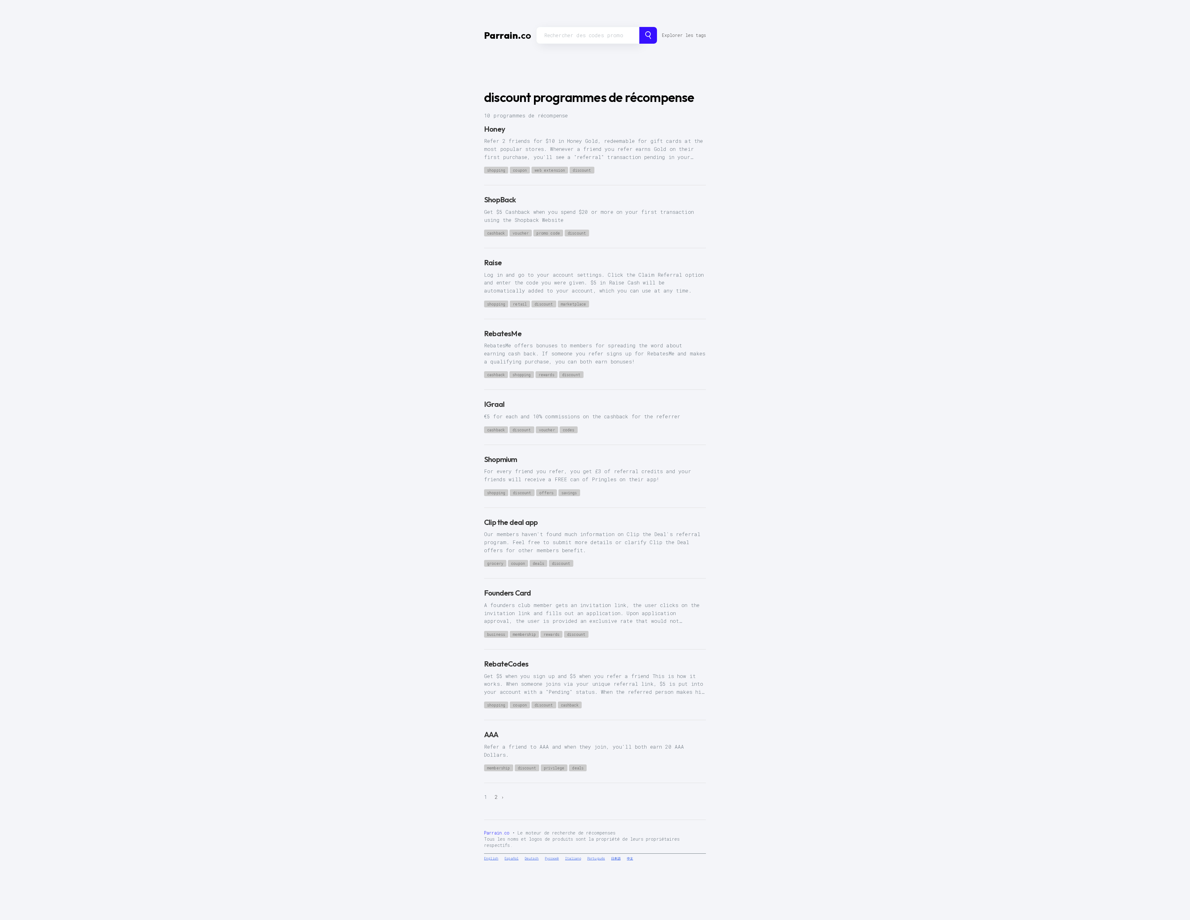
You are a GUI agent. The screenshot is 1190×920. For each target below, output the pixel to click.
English (491, 858)
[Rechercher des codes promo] (648, 35)
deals (538, 563)
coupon (520, 170)
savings (569, 492)
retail (520, 304)
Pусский (552, 858)
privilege (554, 767)
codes (569, 429)
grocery (495, 563)
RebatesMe (503, 333)
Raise (493, 262)
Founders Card (507, 592)
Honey (494, 129)
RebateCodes (506, 663)
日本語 (615, 858)
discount (582, 170)
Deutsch (532, 858)
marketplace (573, 304)
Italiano (573, 858)
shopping (496, 170)
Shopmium (500, 459)
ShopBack (500, 199)
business (496, 634)
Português (596, 858)
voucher (521, 233)
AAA (491, 734)
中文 (630, 858)
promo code (548, 233)
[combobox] (588, 35)
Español (511, 858)
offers (546, 492)
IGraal (494, 404)
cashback (496, 233)
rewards (546, 374)
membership (524, 634)
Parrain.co (497, 833)
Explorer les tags (684, 35)
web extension (550, 170)
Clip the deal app (511, 522)
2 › (499, 797)
